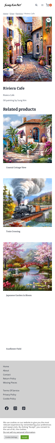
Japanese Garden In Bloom (19, 295)
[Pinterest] (23, 408)
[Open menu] (42, 5)
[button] (48, 20)
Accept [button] (24, 437)
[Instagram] (15, 408)
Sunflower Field (13, 349)
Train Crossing (13, 231)
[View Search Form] (36, 5)
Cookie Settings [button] (11, 437)
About (6, 370)
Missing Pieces (10, 382)
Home (6, 366)
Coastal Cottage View (16, 167)
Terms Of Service (11, 390)
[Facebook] (6, 408)
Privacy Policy (9, 394)
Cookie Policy (9, 398)
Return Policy (9, 378)
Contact (7, 374)
